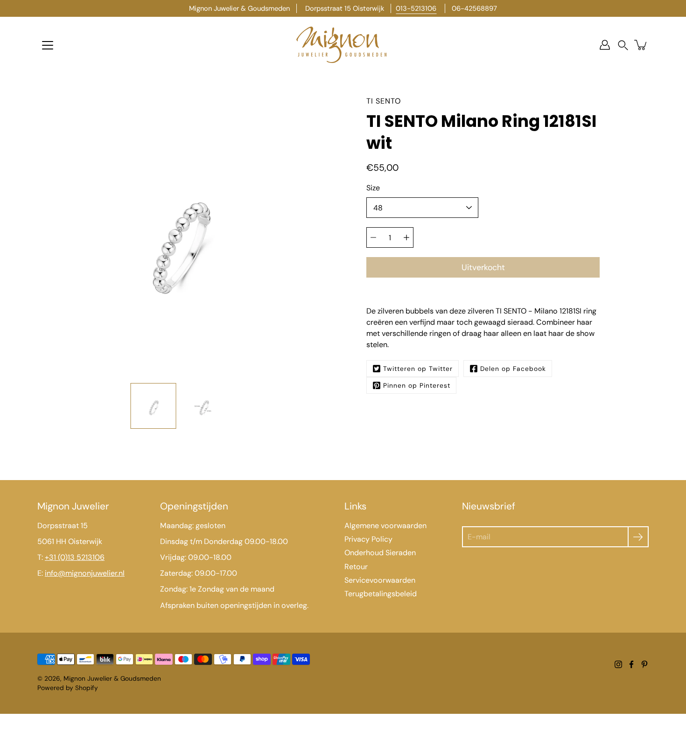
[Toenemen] (406, 237)
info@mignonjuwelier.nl (85, 573)
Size (373, 188)
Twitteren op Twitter (418, 368)
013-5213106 (416, 8)
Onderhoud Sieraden (380, 553)
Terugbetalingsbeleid (380, 594)
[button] (623, 45)
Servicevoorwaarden (379, 580)
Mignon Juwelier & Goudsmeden (112, 678)
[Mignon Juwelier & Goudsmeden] (343, 44)
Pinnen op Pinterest (416, 385)
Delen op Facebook (513, 368)
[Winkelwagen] (641, 44)
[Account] (604, 44)
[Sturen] (638, 536)
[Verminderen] (373, 237)
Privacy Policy (368, 539)
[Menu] (47, 45)
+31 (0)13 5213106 (75, 557)
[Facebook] (631, 664)
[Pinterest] (644, 664)
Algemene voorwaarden (385, 525)
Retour (356, 567)
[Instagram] (618, 664)
